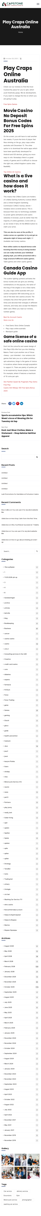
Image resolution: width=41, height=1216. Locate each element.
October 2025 (21, 987)
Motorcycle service (10, 1200)
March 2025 (20, 1023)
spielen (20, 843)
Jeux (21, 746)
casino (21, 644)
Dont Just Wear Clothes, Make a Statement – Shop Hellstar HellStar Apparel (18, 433)
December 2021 (20, 1120)
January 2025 (20, 1033)
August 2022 (20, 1104)
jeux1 (20, 751)
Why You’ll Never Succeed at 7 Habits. (25, 525)
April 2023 (20, 1094)
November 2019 (20, 1135)
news (21, 792)
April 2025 (20, 1018)
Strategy (20, 864)
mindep (20, 772)
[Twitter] (13, 403)
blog (20, 618)
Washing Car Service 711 (20, 899)
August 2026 (20, 946)
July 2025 (20, 1002)
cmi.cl (20, 649)
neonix (20, 787)
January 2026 (21, 972)
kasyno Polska (20, 761)
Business (21, 628)
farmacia (20, 685)
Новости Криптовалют (20, 915)
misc (20, 777)
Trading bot (20, 879)
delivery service (22, 1191)
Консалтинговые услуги (20, 910)
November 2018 (20, 1140)
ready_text (20, 812)
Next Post (4, 427)
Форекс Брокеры (20, 930)
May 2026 (21, 951)
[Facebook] (10, 403)
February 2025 (20, 1028)
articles (20, 608)
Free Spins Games (10, 104)
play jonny (20, 807)
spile (20, 848)
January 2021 (20, 1130)
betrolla (20, 613)
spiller (20, 859)
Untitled (4, 473)
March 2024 (20, 1064)
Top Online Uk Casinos (12, 172)
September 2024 (20, 1053)
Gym (18, 1195)
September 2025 (20, 992)
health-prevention (20, 736)
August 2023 (20, 1089)
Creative (20, 659)
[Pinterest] (17, 403)
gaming (20, 715)
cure (20, 669)
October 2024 (20, 1048)
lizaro (20, 766)
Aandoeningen (20, 598)
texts (20, 874)
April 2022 (20, 1115)
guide (20, 731)
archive (20, 603)
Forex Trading (20, 700)
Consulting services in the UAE (20, 654)
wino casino (20, 905)
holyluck (20, 741)
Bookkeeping (20, 623)
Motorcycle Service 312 (20, 782)
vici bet (20, 894)
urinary (20, 884)
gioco (20, 726)
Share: (3, 404)
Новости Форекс (20, 920)
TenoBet (20, 869)
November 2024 (20, 1043)
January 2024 (20, 1069)
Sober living (20, 818)
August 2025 (20, 997)
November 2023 (20, 1079)
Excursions (7, 1195)
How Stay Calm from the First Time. (24, 518)
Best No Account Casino (13, 317)
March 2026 (20, 961)
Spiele (21, 838)
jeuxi (20, 756)
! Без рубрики (20, 567)
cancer (20, 633)
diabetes (20, 674)
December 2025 (21, 977)
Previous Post (5, 412)
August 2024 (20, 1058)
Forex (20, 695)
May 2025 (20, 1012)
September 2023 (20, 1084)
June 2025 (20, 1007)
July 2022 (20, 1110)
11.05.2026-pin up (20, 577)
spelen (20, 828)
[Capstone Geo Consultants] (12, 4)
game (20, 705)
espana (20, 680)
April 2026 (21, 956)
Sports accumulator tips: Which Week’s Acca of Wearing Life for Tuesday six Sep (17, 418)
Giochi (20, 720)
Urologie (20, 889)
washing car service (11, 1204)
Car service (8, 1191)
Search (5, 448)
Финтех (20, 925)
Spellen (20, 833)
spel (20, 823)
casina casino (20, 639)
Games (21, 710)
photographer (27, 1200)
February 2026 (21, 966)
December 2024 (20, 1038)
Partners (21, 802)
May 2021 (20, 1125)
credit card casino (20, 664)
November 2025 (21, 982)
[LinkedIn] (21, 403)
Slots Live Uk (9, 320)
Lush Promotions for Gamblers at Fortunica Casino (20, 494)
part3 (20, 797)
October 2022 (20, 1099)
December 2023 (20, 1074)
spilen (20, 853)
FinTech (20, 690)
